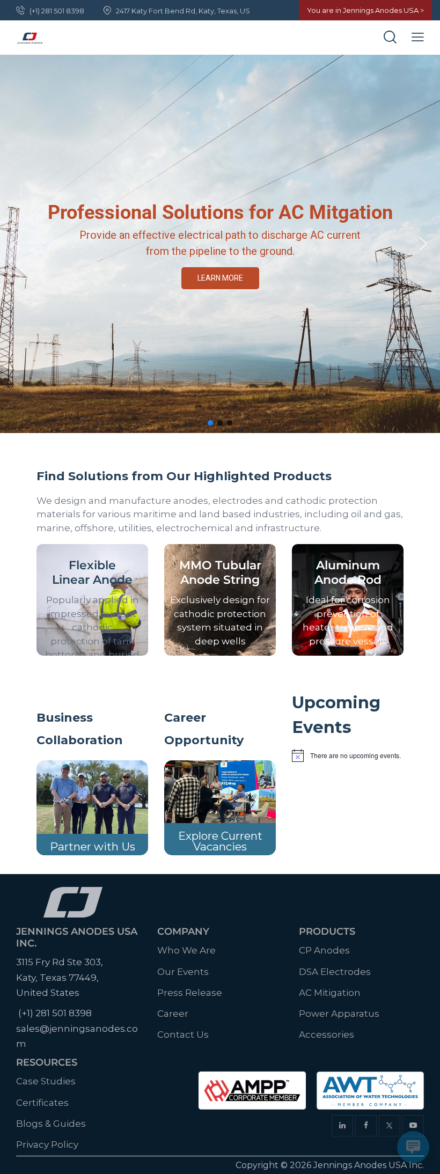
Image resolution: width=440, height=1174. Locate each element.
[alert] (348, 755)
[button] (16, 243)
